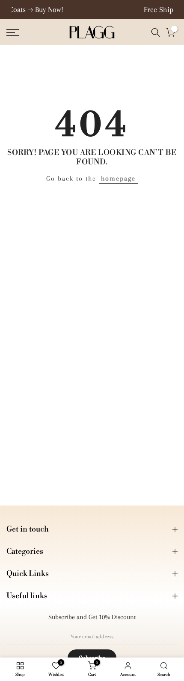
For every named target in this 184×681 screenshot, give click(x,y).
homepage (118, 178)
